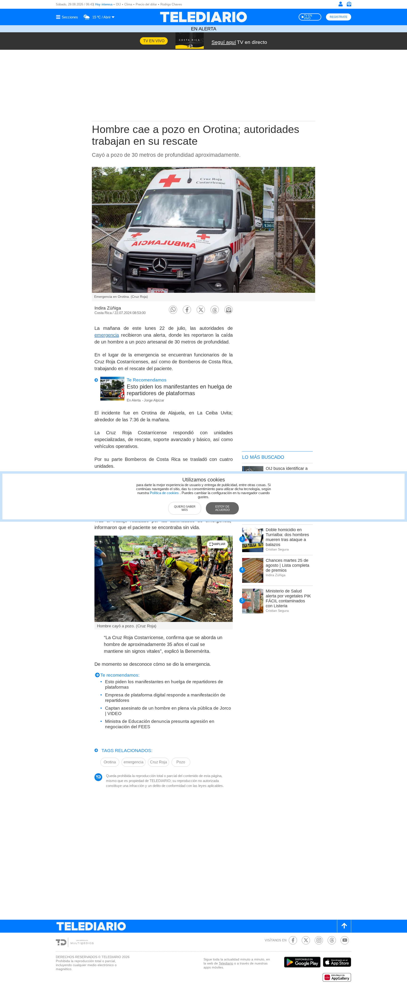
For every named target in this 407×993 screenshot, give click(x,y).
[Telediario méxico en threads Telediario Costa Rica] (332, 940)
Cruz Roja (158, 762)
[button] (173, 310)
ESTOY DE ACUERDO (222, 508)
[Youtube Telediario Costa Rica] (345, 940)
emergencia (106, 335)
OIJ (118, 4)
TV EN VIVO (308, 17)
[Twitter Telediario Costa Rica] (306, 940)
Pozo (180, 762)
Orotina (110, 762)
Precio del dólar (146, 4)
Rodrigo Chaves (171, 4)
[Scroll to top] (344, 926)
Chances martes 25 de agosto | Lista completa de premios (287, 565)
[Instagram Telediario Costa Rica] (319, 940)
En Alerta (203, 28)
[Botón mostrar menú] (67, 17)
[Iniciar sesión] (340, 4)
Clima (128, 4)
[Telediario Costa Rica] (203, 17)
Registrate (338, 17)
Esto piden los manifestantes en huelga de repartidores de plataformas (179, 389)
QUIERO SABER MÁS (184, 508)
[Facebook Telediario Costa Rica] (293, 940)
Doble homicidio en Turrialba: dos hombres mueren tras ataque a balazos (287, 537)
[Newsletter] (348, 5)
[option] (203, 234)
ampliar (219, 544)
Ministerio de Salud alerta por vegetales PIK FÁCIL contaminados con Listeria (288, 598)
